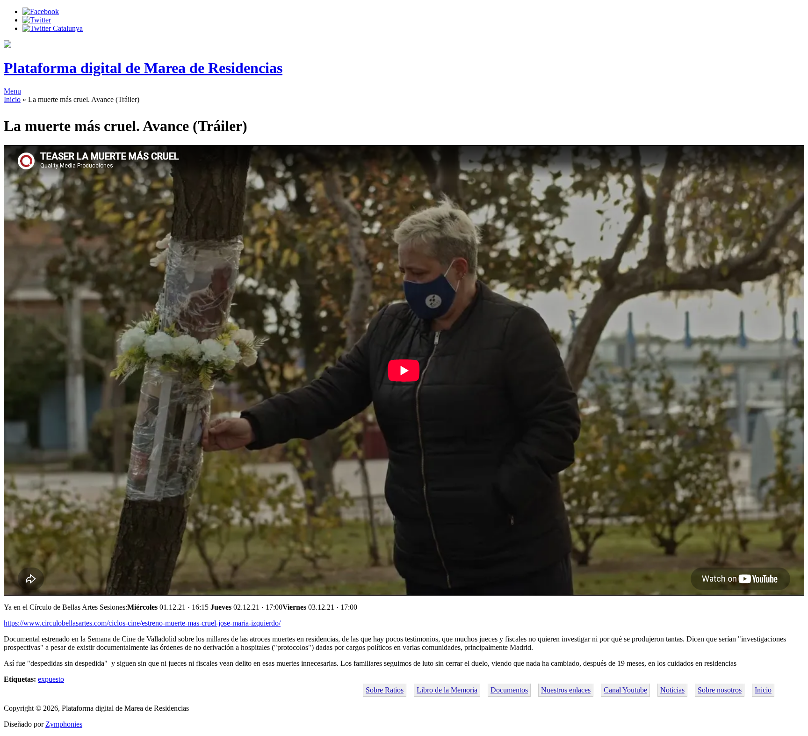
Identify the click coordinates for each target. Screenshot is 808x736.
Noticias (672, 690)
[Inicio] (7, 45)
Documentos (509, 690)
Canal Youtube (625, 690)
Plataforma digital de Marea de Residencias (143, 67)
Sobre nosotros (720, 690)
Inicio (12, 99)
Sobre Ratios (385, 690)
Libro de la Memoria (447, 690)
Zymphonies (63, 724)
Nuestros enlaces (566, 690)
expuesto (51, 679)
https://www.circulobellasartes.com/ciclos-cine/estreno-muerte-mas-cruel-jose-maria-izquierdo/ (142, 623)
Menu (12, 91)
